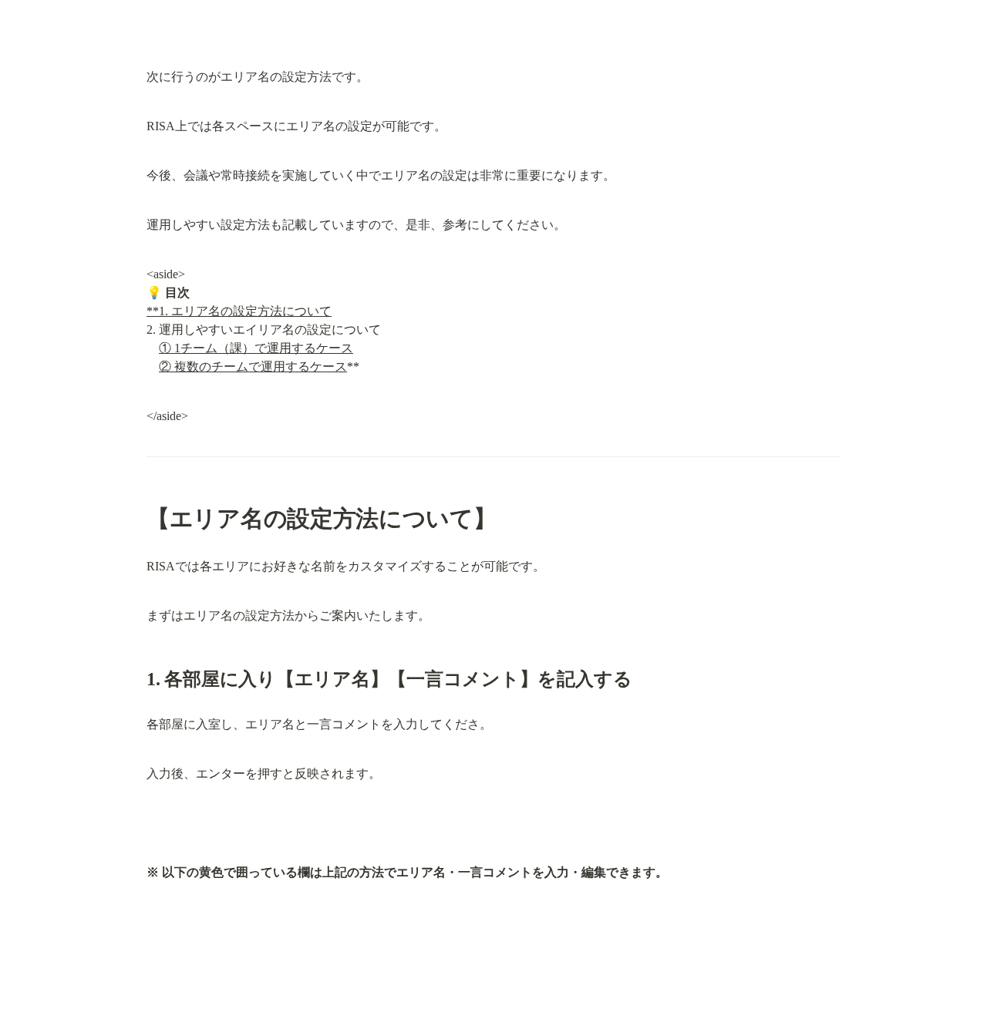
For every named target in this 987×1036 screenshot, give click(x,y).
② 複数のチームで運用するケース (253, 366)
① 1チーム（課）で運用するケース (256, 348)
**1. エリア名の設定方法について (239, 311)
